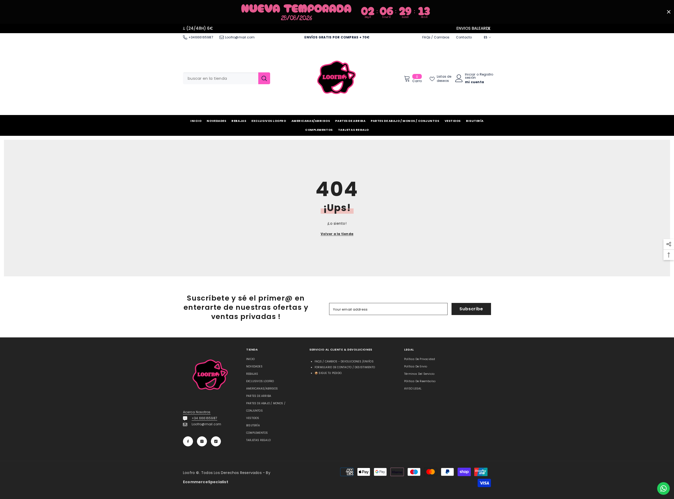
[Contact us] (663, 488)
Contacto (464, 37)
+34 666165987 (204, 418)
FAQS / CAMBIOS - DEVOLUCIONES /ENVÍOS (344, 361)
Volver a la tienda (337, 234)
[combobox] (220, 78)
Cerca (489, 28)
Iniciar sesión (470, 76)
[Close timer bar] (669, 12)
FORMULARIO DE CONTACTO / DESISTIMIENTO (345, 367)
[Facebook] (188, 441)
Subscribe (471, 309)
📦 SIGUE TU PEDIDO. (328, 373)
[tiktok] (216, 441)
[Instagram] (202, 441)
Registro (486, 75)
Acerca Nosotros (197, 412)
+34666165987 (201, 37)
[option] (337, 28)
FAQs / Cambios (435, 37)
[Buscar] (226, 78)
